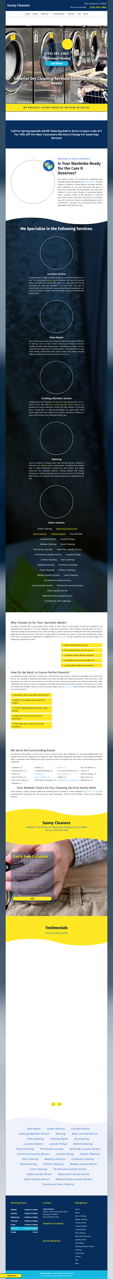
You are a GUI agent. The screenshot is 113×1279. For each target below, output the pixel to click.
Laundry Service (80, 1240)
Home (27, 14)
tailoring (44, 465)
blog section (62, 637)
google (44, 1247)
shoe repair (47, 344)
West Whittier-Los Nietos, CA (68, 780)
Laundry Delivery (81, 1226)
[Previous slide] (53, 1104)
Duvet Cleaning (80, 1216)
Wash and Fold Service (66, 528)
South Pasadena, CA (42, 777)
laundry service (52, 280)
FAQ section (68, 687)
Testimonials (58, 14)
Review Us (12, 1276)
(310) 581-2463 (98, 7)
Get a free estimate (78, 7)
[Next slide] (59, 1104)
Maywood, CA (40, 774)
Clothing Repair (58, 534)
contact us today (93, 791)
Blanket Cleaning (81, 1219)
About (35, 14)
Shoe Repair (79, 1243)
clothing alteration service (63, 405)
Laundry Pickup (80, 1223)
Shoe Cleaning (39, 534)
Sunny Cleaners (89, 182)
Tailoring (78, 1250)
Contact (71, 14)
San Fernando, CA (64, 774)
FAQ (79, 14)
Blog (85, 14)
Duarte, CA (62, 767)
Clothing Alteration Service (84, 1246)
